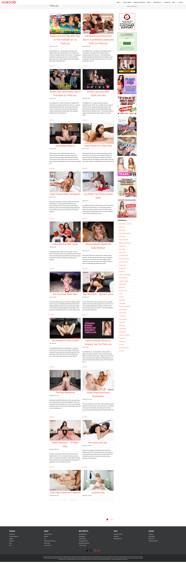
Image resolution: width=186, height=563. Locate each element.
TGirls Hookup (123, 319)
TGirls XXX (122, 322)
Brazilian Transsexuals (125, 243)
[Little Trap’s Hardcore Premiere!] (65, 480)
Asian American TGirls (125, 224)
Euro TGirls (122, 249)
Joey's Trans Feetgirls (124, 274)
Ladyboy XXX (122, 284)
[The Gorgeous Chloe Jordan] (65, 328)
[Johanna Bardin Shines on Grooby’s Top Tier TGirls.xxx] (98, 328)
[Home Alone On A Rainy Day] (98, 133)
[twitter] (91, 550)
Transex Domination (124, 335)
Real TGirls (122, 287)
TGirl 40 (121, 297)
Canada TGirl (122, 246)
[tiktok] (87, 550)
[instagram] (95, 550)
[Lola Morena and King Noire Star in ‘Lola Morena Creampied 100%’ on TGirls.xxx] (98, 23)
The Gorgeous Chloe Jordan (65, 340)
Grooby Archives (123, 262)
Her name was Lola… (98, 442)
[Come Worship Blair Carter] (65, 232)
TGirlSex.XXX (122, 328)
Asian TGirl (122, 227)
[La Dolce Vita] (98, 480)
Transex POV (122, 338)
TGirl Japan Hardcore (124, 306)
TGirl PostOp (122, 313)
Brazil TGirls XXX (123, 239)
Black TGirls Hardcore (125, 233)
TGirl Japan (122, 303)
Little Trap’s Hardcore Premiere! (65, 492)
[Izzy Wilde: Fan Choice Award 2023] (98, 182)
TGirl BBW (121, 300)
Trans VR (121, 344)
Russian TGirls (123, 290)
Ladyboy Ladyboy (124, 281)
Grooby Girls (122, 268)
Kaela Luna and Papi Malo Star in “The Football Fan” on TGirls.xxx (65, 40)
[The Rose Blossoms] (65, 380)
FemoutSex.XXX (123, 255)
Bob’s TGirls (122, 236)
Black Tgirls (122, 230)
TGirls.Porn (122, 325)
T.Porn (120, 293)
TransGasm (122, 341)
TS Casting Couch (124, 347)
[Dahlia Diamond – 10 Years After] (65, 430)
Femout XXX (122, 252)
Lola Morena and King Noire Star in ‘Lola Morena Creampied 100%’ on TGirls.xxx (98, 40)
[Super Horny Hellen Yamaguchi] (65, 182)
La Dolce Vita (98, 492)
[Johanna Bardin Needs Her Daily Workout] (98, 232)
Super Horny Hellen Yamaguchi (65, 194)
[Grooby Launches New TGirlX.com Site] (98, 79)
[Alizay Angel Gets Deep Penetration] (98, 380)
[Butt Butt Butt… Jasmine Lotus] (98, 282)
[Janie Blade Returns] (65, 133)
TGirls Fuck (122, 316)
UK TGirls (121, 351)
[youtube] (99, 550)
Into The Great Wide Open (65, 294)
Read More (51, 66)
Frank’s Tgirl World (124, 258)
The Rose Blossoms (65, 392)
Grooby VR (122, 271)
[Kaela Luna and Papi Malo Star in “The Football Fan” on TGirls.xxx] (65, 23)
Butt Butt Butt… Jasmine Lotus (98, 294)
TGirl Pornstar (122, 309)
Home (128, 6)
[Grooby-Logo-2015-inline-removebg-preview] (9, 1)
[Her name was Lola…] (98, 430)
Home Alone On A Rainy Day (98, 145)
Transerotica (122, 332)
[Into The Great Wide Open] (65, 282)
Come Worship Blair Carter (65, 244)
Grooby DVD (122, 265)
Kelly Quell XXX (123, 278)
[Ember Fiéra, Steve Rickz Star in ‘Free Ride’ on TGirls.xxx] (65, 79)
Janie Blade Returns (65, 145)
